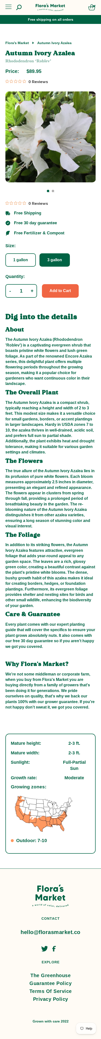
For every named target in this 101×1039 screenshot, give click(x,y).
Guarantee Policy (50, 983)
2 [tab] (53, 191)
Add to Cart (60, 291)
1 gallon (20, 260)
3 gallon (54, 260)
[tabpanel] (50, 136)
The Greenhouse (50, 975)
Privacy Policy (50, 999)
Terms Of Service (50, 991)
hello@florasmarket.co (50, 932)
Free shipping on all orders (50, 19)
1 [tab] (48, 191)
